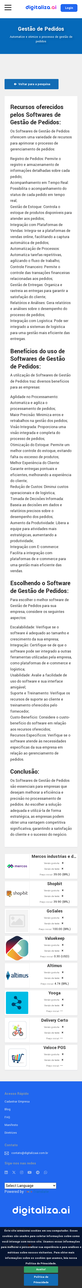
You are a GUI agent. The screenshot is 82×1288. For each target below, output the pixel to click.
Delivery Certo (54, 1020)
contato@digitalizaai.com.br (29, 1153)
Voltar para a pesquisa (34, 84)
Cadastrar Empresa (17, 1102)
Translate (41, 1191)
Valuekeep (54, 938)
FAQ (7, 1117)
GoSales (55, 911)
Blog (7, 1109)
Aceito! (41, 1269)
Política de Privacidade (41, 1279)
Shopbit (54, 884)
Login (69, 8)
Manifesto (11, 1125)
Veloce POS (55, 1048)
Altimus (54, 966)
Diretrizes (11, 1133)
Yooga (55, 993)
